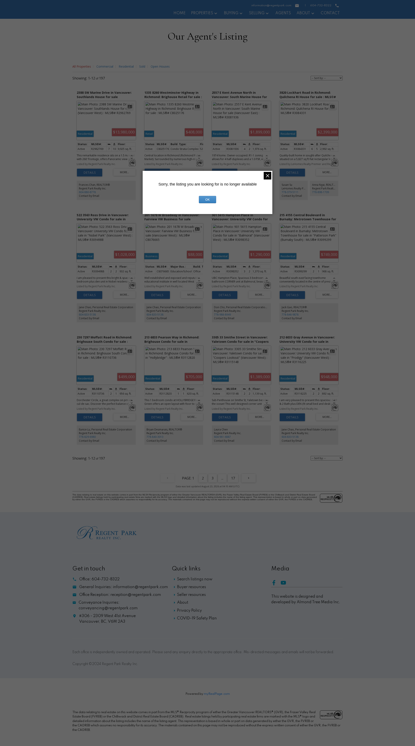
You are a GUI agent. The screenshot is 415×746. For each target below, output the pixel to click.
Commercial (104, 66)
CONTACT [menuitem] (330, 13)
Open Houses (160, 66)
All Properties (81, 66)
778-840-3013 (155, 437)
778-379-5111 (290, 192)
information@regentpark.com (271, 5)
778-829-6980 (87, 437)
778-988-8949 (222, 314)
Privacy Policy (189, 611)
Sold (142, 66)
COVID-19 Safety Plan (197, 618)
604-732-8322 (320, 5)
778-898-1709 (320, 192)
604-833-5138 (87, 314)
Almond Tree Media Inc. (318, 602)
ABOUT (303, 13)
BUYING (231, 13)
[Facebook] (276, 584)
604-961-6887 (222, 437)
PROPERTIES (202, 13)
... (222, 478)
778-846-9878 (290, 314)
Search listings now (194, 579)
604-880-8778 (87, 192)
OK (207, 199)
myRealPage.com (217, 693)
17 (233, 478)
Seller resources (191, 595)
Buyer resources (191, 587)
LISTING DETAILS (89, 172)
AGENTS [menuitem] (283, 13)
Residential (126, 66)
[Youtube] (285, 584)
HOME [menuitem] (180, 13)
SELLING (257, 13)
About (182, 603)
